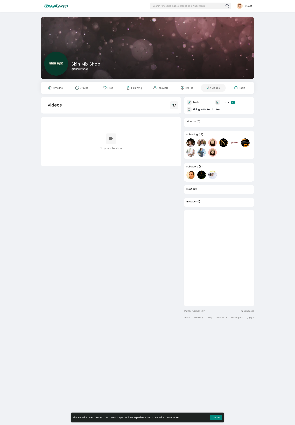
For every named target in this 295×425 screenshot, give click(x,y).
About (187, 317)
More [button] (249, 317)
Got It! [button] (216, 417)
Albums (191, 121)
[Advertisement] (219, 234)
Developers (237, 317)
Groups (191, 201)
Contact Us (221, 317)
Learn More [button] (172, 417)
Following (192, 134)
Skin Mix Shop (86, 64)
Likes (189, 189)
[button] (190, 6)
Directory (198, 317)
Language (248, 311)
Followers (192, 166)
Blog (209, 317)
